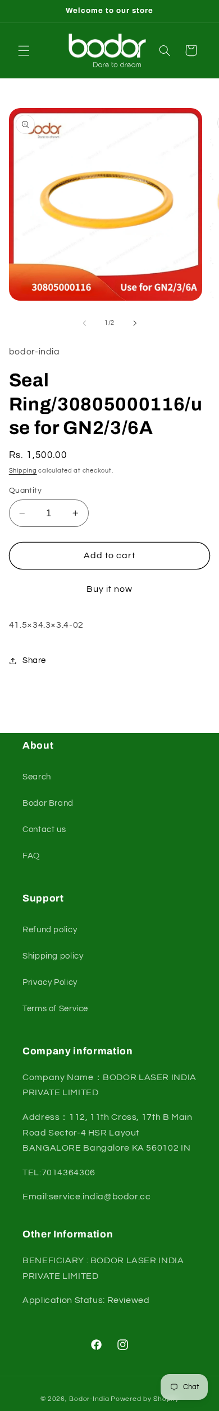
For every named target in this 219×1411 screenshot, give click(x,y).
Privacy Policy (49, 982)
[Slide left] (84, 323)
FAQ (31, 856)
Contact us (44, 829)
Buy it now (109, 589)
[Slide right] (134, 323)
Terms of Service (55, 1008)
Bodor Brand (48, 803)
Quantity (25, 490)
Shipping (23, 471)
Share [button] (34, 660)
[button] (23, 50)
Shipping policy (52, 956)
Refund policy (49, 930)
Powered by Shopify (145, 1399)
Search (36, 777)
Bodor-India (89, 1399)
